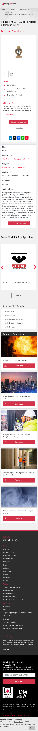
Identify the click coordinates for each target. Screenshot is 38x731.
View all (18, 295)
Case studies (7, 571)
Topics (5, 584)
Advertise (6, 606)
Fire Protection (8, 559)
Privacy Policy (18, 722)
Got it (31, 728)
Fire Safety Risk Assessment (13, 600)
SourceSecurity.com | (23, 715)
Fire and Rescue (9, 552)
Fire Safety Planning (10, 597)
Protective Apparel (9, 555)
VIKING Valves (10, 311)
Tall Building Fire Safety (11, 587)
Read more (9, 114)
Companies (7, 562)
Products (6, 549)
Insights (6, 568)
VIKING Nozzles (10, 315)
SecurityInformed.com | (10, 715)
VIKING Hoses (10, 327)
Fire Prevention (8, 594)
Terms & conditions (10, 622)
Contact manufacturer (18, 122)
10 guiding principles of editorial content (17, 613)
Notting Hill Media (15, 706)
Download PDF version (20, 223)
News (5, 565)
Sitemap (6, 619)
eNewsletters (8, 616)
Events (5, 574)
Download (19, 366)
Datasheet (20, 128)
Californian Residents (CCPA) (13, 628)
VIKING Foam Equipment (13, 323)
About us (6, 610)
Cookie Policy (4, 726)
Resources (7, 578)
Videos (5, 581)
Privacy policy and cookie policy (14, 625)
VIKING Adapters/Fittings (14, 319)
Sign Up (19, 681)
